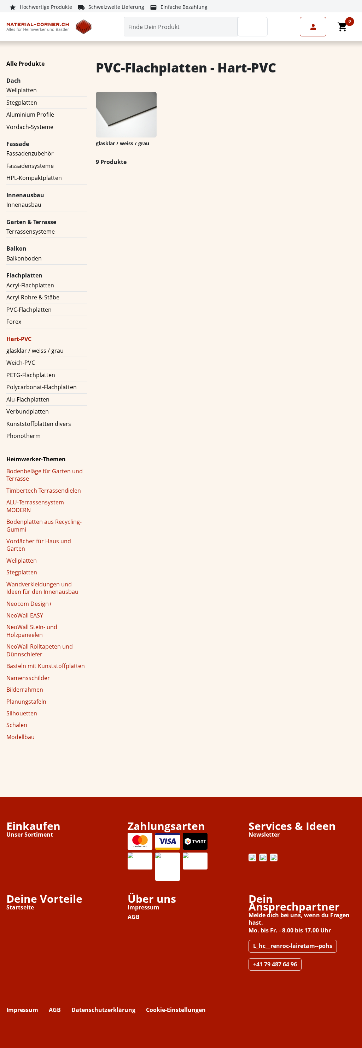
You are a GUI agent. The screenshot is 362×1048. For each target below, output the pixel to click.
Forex (13, 322)
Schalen (16, 725)
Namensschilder (28, 678)
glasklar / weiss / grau (35, 351)
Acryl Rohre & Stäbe (32, 297)
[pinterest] (263, 857)
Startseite (20, 907)
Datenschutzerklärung (103, 1010)
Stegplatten (21, 102)
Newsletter (264, 834)
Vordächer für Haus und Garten (38, 544)
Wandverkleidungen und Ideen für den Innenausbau (42, 588)
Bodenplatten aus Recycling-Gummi (44, 525)
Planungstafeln (26, 702)
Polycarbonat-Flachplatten (41, 387)
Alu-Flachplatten (27, 399)
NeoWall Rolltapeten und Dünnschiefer (39, 650)
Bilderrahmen (24, 689)
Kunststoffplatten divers (38, 424)
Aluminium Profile (30, 114)
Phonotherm (23, 436)
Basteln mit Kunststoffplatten (45, 666)
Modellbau (20, 737)
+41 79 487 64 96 (275, 964)
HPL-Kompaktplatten (34, 178)
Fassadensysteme (30, 166)
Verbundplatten (27, 411)
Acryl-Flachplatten (30, 285)
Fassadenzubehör (30, 153)
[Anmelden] (313, 26)
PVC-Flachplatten (29, 310)
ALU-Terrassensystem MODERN (35, 506)
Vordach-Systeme (29, 127)
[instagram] (252, 857)
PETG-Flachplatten (30, 375)
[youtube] (274, 857)
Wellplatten (21, 90)
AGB (134, 917)
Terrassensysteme (30, 231)
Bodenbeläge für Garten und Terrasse (44, 474)
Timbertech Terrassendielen (43, 490)
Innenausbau (23, 205)
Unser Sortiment (29, 834)
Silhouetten (21, 713)
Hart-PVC (18, 339)
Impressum (143, 907)
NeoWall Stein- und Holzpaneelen (31, 630)
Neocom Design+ (29, 604)
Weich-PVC (20, 363)
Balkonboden (24, 258)
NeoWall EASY (24, 615)
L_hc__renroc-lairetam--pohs (292, 946)
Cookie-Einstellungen (176, 1010)
